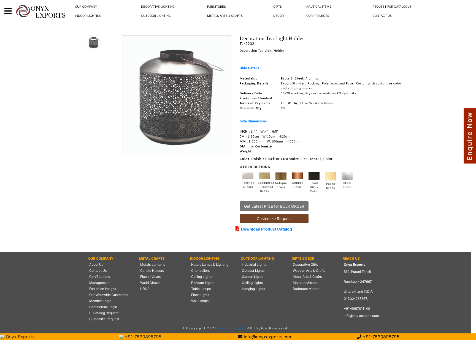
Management (99, 283)
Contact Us (98, 270)
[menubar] (85, 6)
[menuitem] (85, 6)
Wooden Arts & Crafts (309, 270)
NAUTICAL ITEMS (318, 7)
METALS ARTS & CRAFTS (225, 16)
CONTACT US (382, 16)
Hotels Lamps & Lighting (209, 264)
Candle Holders (152, 270)
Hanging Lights (253, 289)
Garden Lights (252, 277)
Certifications (99, 277)
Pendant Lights (202, 283)
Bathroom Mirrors (306, 289)
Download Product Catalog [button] (265, 229)
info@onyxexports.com (361, 316)
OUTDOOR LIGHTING (156, 16)
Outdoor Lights (253, 270)
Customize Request (274, 218)
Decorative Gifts (305, 264)
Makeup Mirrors (305, 283)
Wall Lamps (200, 301)
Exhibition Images (102, 289)
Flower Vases (150, 277)
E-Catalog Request (103, 313)
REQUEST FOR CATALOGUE (392, 7)
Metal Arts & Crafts (307, 277)
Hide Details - (250, 68)
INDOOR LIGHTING (88, 16)
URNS (145, 289)
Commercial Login (103, 307)
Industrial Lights (254, 264)
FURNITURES (216, 7)
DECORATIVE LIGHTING (158, 7)
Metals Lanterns (152, 264)
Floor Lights (200, 295)
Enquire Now (470, 136)
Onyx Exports (231, 328)
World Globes (150, 283)
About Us (96, 264)
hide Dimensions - (254, 121)
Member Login (100, 301)
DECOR (278, 16)
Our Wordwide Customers (108, 295)
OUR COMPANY (86, 7)
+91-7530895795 (142, 336)
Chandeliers (200, 270)
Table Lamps (201, 289)
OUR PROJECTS (317, 16)
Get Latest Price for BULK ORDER (274, 206)
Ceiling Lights (201, 277)
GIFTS (277, 7)
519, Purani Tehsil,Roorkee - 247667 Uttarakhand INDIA (358, 282)
